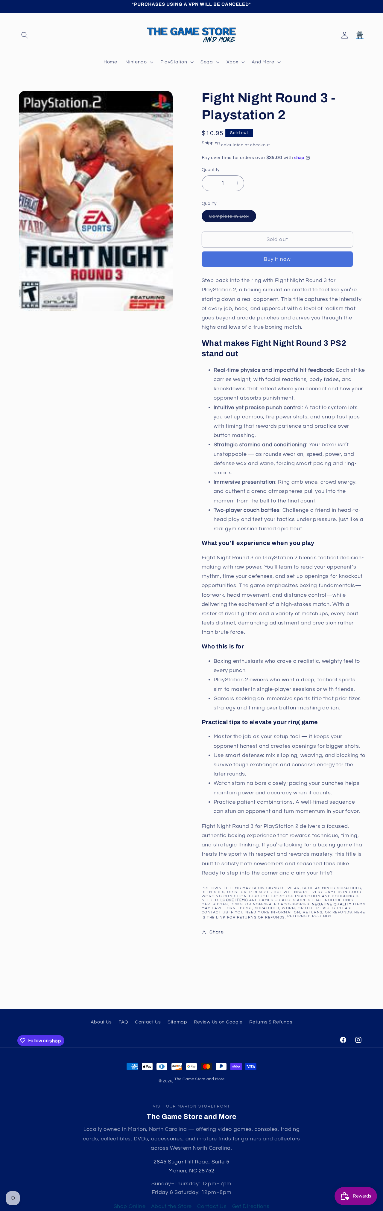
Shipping (211, 143)
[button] (25, 35)
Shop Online (130, 1206)
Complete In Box (232, 217)
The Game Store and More (199, 1079)
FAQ (123, 1022)
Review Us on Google (218, 1022)
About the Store (171, 1206)
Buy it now (277, 259)
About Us (101, 1022)
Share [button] (216, 932)
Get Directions (251, 1206)
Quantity (211, 169)
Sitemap (177, 1022)
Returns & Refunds (309, 916)
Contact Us (148, 1022)
